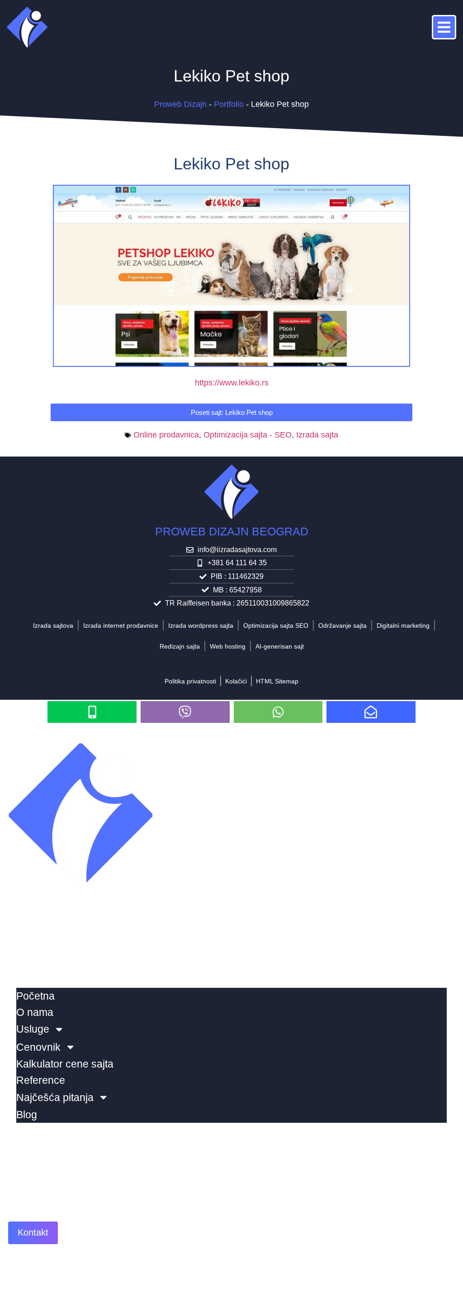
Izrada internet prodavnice (120, 625)
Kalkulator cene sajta (64, 1064)
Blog (26, 1115)
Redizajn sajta (180, 646)
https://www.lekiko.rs (232, 382)
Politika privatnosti (190, 681)
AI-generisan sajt (279, 646)
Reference (40, 1080)
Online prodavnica (166, 434)
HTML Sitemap (277, 681)
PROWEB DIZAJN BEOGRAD (231, 531)
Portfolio (229, 104)
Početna (35, 996)
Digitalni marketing (403, 625)
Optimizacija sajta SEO (275, 625)
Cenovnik (38, 1047)
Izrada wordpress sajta (200, 625)
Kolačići (236, 681)
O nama (34, 1012)
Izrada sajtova (53, 625)
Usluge (32, 1029)
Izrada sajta (317, 434)
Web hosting (228, 646)
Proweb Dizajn (180, 104)
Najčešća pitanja (55, 1097)
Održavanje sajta (342, 625)
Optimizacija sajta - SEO (247, 434)
